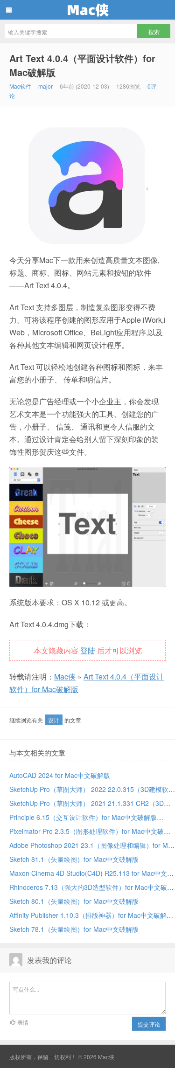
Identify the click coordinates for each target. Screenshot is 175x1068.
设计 (53, 720)
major (45, 86)
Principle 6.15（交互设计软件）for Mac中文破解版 (83, 817)
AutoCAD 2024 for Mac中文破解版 (59, 775)
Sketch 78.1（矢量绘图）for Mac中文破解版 (74, 929)
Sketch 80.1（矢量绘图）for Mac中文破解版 (74, 901)
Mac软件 (20, 86)
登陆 (87, 650)
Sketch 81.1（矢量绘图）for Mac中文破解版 (74, 859)
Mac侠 (87, 10)
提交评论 (149, 1024)
